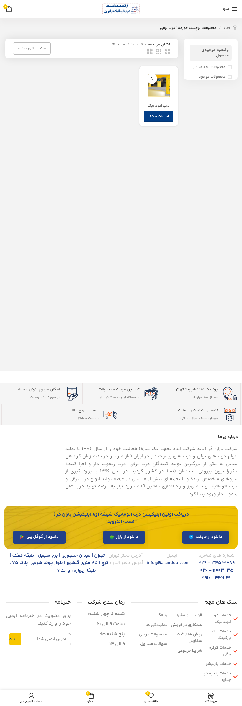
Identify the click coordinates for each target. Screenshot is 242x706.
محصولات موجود (212, 76)
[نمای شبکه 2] (167, 52)
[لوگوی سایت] (121, 9)
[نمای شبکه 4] (150, 52)
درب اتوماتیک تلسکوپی (159, 108)
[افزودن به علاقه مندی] (152, 79)
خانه (226, 28)
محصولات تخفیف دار (209, 67)
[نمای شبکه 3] (158, 52)
